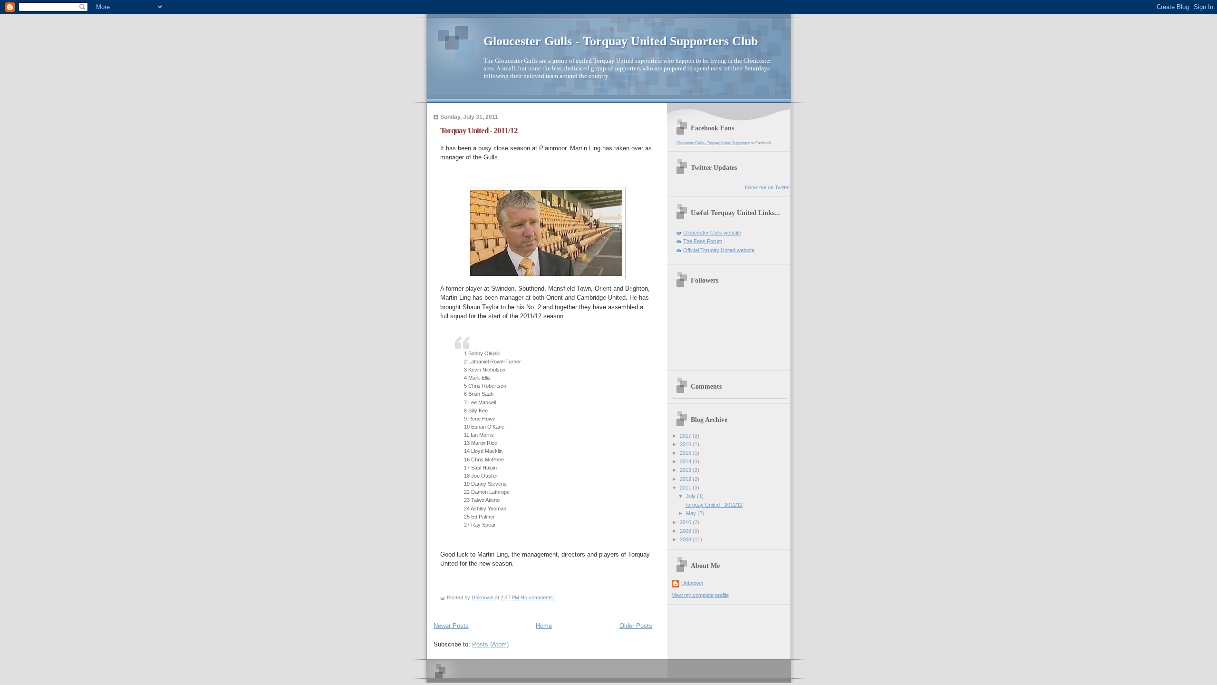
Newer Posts (451, 625)
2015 (686, 453)
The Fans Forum (702, 241)
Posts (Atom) (490, 644)
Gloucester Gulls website (712, 232)
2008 (686, 539)
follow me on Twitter (767, 187)
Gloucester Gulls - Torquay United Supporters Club (620, 41)
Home (544, 625)
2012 (686, 479)
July (691, 496)
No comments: (538, 597)
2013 (686, 470)
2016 (686, 444)
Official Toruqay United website (718, 250)
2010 (686, 522)
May (691, 513)
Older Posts (635, 625)
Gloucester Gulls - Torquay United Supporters (713, 143)
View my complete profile (700, 595)
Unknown (692, 583)
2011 (686, 487)
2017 (686, 436)
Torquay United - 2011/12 (479, 130)
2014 (686, 461)
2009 (686, 531)
